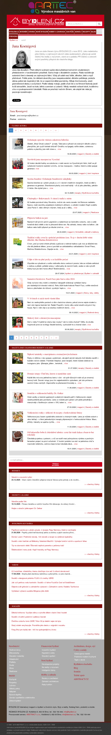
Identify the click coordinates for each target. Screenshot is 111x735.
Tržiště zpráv (79, 675)
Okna (11, 668)
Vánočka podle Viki (19, 501)
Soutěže (77, 671)
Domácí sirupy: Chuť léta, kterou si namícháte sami (49, 373)
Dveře (11, 665)
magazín (80, 154)
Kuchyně (12, 679)
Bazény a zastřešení (50, 678)
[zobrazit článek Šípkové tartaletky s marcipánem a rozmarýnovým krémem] (17, 358)
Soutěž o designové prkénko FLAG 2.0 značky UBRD (33, 578)
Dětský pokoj (14, 688)
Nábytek (12, 691)
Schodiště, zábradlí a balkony (87, 232)
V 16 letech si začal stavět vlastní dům (43, 298)
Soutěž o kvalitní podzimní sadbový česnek (29, 616)
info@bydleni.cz (70, 711)
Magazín (16, 606)
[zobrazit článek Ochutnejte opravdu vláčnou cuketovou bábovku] (17, 143)
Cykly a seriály (80, 649)
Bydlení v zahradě (92, 273)
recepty (78, 193)
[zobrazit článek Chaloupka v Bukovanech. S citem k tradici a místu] (17, 202)
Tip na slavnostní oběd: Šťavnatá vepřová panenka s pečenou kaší (38, 545)
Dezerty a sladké (92, 154)
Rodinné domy (93, 312)
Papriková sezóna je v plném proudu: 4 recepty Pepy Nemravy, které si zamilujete (44, 530)
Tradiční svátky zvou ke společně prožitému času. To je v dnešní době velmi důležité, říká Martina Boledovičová (59, 238)
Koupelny (13, 682)
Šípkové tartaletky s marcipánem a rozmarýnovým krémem (52, 354)
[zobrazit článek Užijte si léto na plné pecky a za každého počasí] (17, 263)
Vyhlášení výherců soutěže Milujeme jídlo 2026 (30, 591)
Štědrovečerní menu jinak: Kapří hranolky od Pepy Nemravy (35, 549)
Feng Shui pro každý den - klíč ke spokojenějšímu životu (34, 629)
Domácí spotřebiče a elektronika (22, 697)
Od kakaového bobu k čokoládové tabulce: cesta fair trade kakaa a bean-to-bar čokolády (60, 433)
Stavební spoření (48, 656)
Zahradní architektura (50, 681)
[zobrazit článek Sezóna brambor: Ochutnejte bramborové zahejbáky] (17, 182)
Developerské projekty (50, 664)
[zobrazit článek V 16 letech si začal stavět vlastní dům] (17, 302)
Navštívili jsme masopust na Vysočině (43, 159)
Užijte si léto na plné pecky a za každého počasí (47, 259)
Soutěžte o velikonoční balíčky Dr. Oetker (45, 393)
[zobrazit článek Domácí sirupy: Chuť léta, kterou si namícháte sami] (17, 377)
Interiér (12, 675)
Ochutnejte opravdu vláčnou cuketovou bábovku (48, 139)
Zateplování (14, 659)
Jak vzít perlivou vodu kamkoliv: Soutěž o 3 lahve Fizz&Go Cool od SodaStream (43, 582)
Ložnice (12, 685)
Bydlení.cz (13, 40)
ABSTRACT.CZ (81, 679)
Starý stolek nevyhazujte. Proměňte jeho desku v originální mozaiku (38, 625)
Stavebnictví (14, 646)
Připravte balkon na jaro (37, 217)
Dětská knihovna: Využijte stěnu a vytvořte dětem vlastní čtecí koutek (39, 612)
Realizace (95, 212)
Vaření (15, 565)
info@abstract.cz (69, 714)
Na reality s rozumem (50, 667)
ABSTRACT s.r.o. (33, 714)
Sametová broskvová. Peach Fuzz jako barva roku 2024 (51, 278)
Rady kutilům (47, 684)
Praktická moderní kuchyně (85, 656)
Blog (76, 667)
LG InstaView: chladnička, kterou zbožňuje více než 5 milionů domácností (41, 571)
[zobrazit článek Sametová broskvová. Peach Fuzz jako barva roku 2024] (17, 282)
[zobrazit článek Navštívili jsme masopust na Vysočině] (17, 163)
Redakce (16, 470)
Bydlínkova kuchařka (90, 193)
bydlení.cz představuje (74, 273)
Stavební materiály (16, 656)
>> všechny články (91, 484)
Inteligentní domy (48, 670)
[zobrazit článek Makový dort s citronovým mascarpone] (17, 321)
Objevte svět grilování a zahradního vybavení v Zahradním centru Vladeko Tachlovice (45, 586)
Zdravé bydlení (15, 700)
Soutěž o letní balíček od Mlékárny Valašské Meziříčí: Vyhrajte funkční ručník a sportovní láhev (49, 541)
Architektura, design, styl (84, 646)
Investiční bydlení (49, 650)
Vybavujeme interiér (82, 653)
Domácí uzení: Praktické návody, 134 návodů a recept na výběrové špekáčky (42, 536)
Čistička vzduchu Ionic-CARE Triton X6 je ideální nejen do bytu (36, 621)
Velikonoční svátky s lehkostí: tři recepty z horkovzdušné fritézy (54, 412)
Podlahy (12, 662)
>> (56, 130)
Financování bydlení (50, 646)
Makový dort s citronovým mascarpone (44, 318)
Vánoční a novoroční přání (22, 477)
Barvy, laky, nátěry (91, 293)
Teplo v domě (79, 659)
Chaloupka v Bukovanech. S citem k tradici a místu (49, 198)
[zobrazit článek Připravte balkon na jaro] (17, 221)
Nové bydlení (47, 660)
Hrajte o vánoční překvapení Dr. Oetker (27, 508)
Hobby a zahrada (48, 674)
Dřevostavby (14, 653)
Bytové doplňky (15, 694)
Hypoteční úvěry (48, 653)
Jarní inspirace (93, 173)
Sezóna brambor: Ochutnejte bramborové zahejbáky (49, 178)
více (59, 149)
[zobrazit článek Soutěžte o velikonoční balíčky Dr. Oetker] (17, 397)
